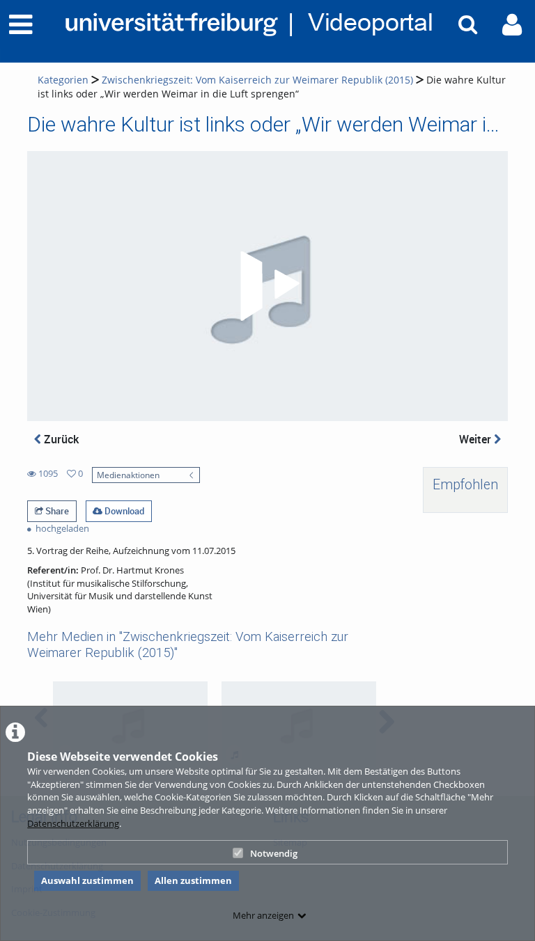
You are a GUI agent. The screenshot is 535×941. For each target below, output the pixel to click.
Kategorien (63, 79)
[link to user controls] (512, 25)
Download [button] (123, 511)
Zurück (60, 439)
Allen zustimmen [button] (193, 880)
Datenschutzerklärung (73, 823)
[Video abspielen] (267, 286)
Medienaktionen (128, 474)
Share (56, 511)
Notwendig (273, 853)
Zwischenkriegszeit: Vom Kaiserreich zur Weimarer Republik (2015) (257, 79)
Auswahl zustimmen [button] (87, 880)
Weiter (476, 439)
